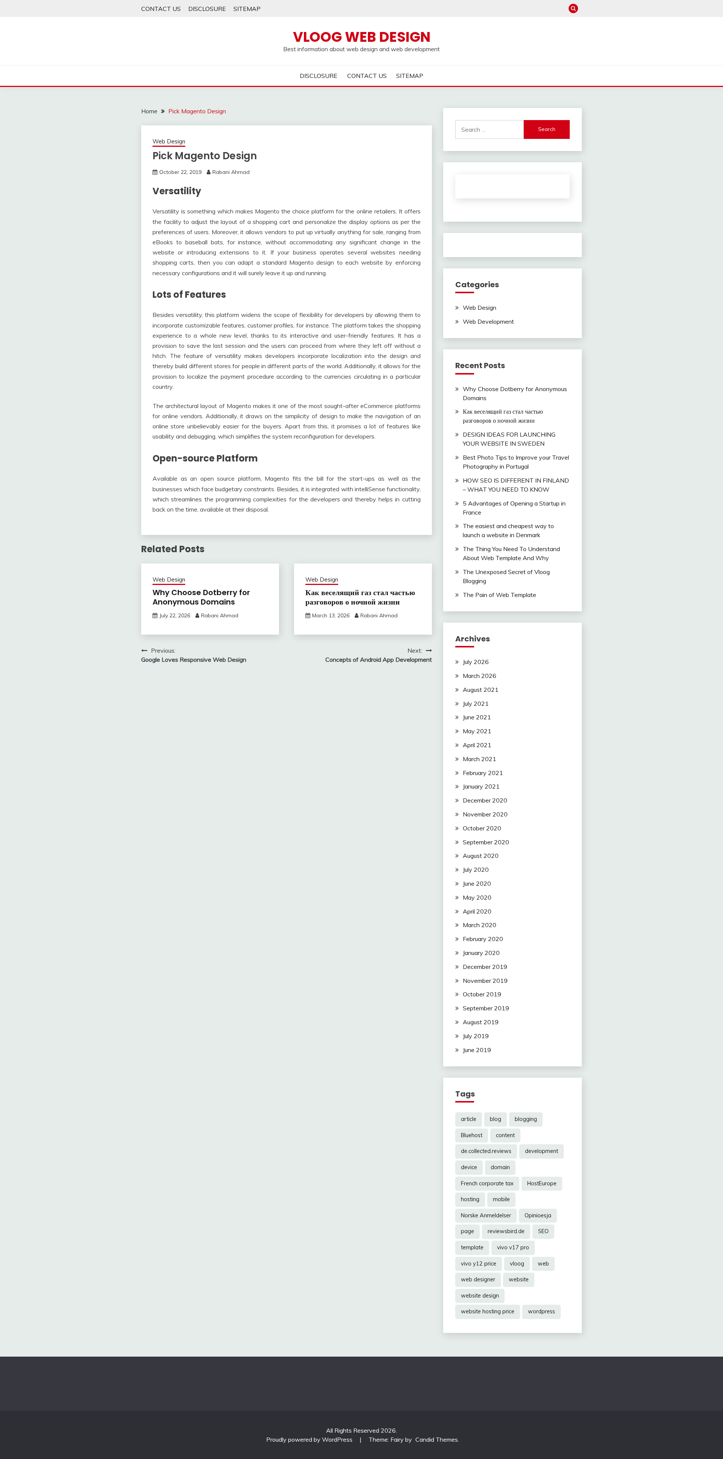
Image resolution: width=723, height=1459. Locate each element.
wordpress (541, 1311)
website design (480, 1295)
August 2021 (481, 689)
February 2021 (483, 773)
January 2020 (481, 952)
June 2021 (477, 717)
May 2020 (477, 897)
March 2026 (479, 675)
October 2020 (482, 828)
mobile (501, 1199)
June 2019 (477, 1050)
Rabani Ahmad (231, 172)
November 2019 (485, 980)
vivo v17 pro (513, 1247)
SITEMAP (247, 8)
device (469, 1167)
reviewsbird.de (506, 1231)
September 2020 (486, 842)
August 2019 (481, 1022)
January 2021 (481, 786)
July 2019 (476, 1036)
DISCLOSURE (207, 8)
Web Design (169, 141)
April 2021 (477, 745)
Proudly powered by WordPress (310, 1439)
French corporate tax (487, 1183)
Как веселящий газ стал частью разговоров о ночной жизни (360, 597)
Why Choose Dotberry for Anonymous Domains (201, 597)
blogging (526, 1119)
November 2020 (485, 814)
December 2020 (485, 800)
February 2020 (483, 939)
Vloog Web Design (361, 37)
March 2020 (479, 925)
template (472, 1247)
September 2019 (486, 1008)
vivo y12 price (478, 1263)
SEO (543, 1231)
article (468, 1119)
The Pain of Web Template (499, 595)
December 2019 (485, 966)
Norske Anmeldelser (486, 1215)
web (543, 1263)
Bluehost (471, 1135)
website (519, 1279)
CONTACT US (161, 8)
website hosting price (487, 1311)
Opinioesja (538, 1215)
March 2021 (479, 759)
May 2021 (477, 731)
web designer (478, 1279)
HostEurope (542, 1183)
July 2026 (476, 662)
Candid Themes (436, 1439)
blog (495, 1119)
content (505, 1135)
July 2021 (476, 703)
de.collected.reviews (486, 1151)
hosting (470, 1199)
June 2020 (477, 883)
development (541, 1151)
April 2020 (477, 911)
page (467, 1231)
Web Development (488, 321)
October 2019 (482, 994)
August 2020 (481, 855)
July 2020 (476, 869)
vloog (517, 1263)
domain (500, 1167)
